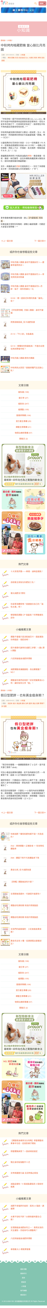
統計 (14, 703)
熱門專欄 (23, 1290)
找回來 (10, 703)
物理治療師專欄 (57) (23, 432)
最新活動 (23, 1269)
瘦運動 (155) (23, 409)
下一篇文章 (39, 240)
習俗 (42, 57)
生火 (26, 57)
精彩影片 (23, 1295)
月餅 (18, 166)
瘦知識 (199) (23, 392)
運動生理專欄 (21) (23, 427)
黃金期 (19, 703)
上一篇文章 (8, 240)
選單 (41, 3)
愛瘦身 (3, 40)
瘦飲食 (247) (23, 403)
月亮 (16, 57)
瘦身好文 (23, 26)
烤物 (39, 57)
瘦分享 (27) (23, 397)
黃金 (34, 703)
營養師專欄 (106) (23, 415)
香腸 (3, 60)
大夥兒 (31, 57)
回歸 (37, 703)
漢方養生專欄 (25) (23, 421)
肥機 (12, 57)
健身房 (23, 1282)
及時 (26, 703)
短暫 (5, 706)
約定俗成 (22, 57)
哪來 (35, 57)
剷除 (23, 703)
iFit (7, 3)
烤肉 (9, 57)
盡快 (30, 703)
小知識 (23, 30)
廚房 (23, 1277)
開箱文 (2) (23, 438)
